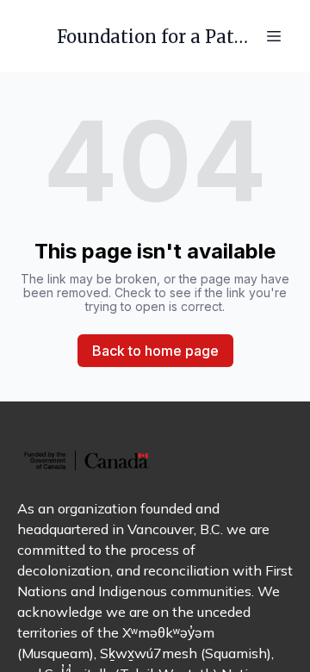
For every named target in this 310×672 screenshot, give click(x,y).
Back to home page (155, 350)
